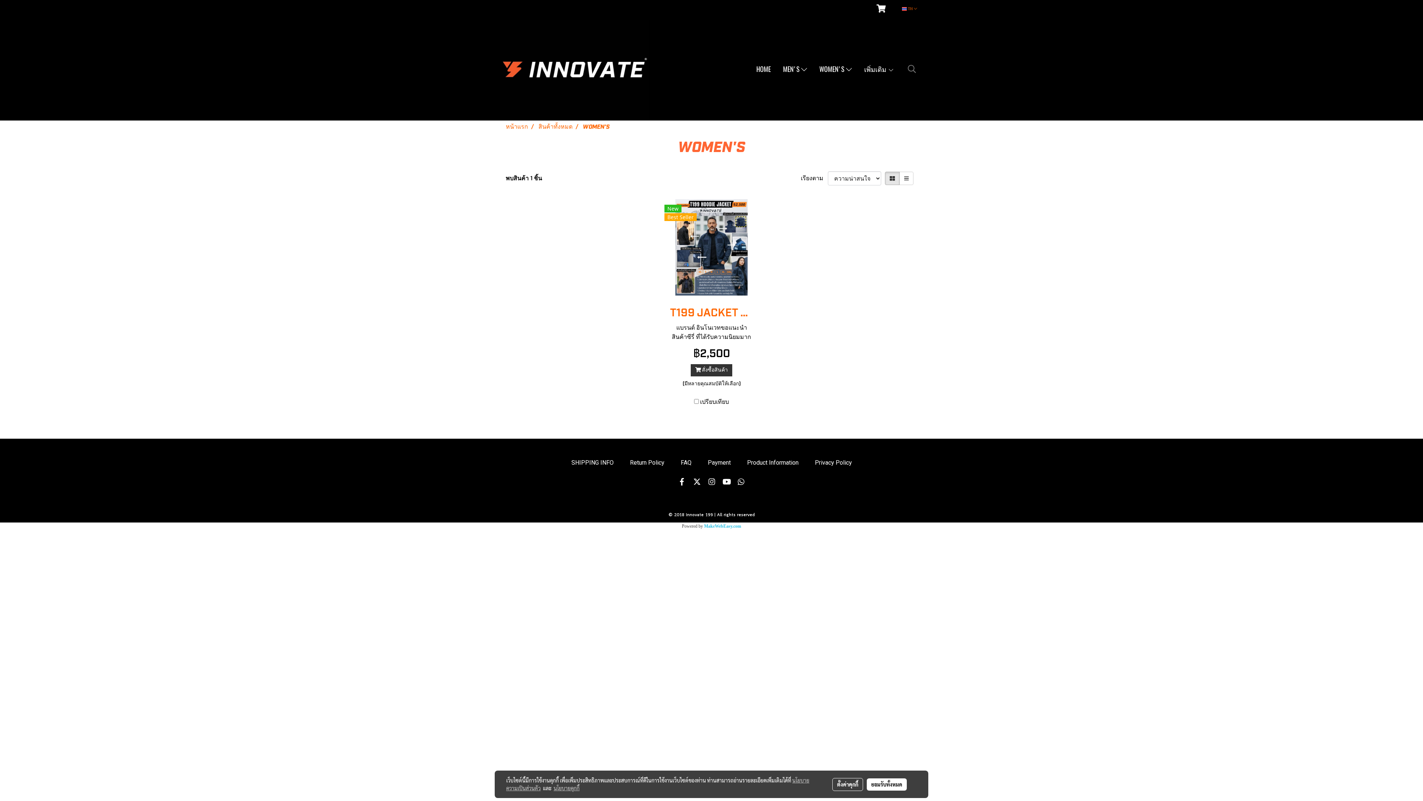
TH (910, 9)
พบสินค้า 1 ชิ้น (524, 178)
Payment (719, 462)
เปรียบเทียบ (714, 402)
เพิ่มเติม (876, 69)
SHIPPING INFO (592, 462)
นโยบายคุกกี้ (567, 788)
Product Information (773, 462)
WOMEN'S (832, 69)
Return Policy (647, 462)
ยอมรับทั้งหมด (886, 784)
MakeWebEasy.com (722, 526)
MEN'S (792, 69)
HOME (763, 69)
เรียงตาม (814, 178)
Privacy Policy (833, 462)
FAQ (686, 462)
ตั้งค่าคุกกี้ (847, 784)
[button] (912, 69)
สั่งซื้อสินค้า (714, 370)
